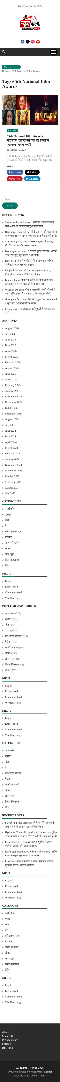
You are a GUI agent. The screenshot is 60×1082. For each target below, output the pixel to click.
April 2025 (11, 379)
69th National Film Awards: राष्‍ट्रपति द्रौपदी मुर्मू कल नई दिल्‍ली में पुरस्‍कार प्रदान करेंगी (28, 140)
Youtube (38, 42)
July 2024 (10, 425)
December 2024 (13, 396)
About (5, 1031)
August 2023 (12, 487)
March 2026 (11, 356)
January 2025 (12, 390)
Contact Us (8, 1035)
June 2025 (10, 373)
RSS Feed (7, 1047)
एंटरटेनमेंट (10, 508)
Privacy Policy (10, 1039)
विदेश (7, 565)
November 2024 (13, 402)
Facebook (22, 42)
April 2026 (11, 351)
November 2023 (13, 470)
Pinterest (15, 178)
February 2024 (13, 453)
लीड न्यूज (9, 554)
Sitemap (6, 1043)
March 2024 (11, 447)
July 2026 (10, 333)
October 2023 (12, 476)
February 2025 (13, 385)
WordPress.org (13, 598)
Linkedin (33, 178)
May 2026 (10, 345)
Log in (8, 580)
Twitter (28, 42)
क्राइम (8, 514)
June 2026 (10, 339)
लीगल (7, 548)
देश (6, 525)
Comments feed (13, 592)
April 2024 (11, 442)
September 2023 (13, 481)
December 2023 (13, 464)
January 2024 (12, 459)
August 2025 (12, 368)
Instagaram (33, 42)
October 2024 (12, 407)
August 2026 (12, 328)
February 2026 (13, 362)
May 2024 (10, 436)
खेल (7, 520)
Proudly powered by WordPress (25, 1071)
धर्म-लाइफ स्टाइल (13, 531)
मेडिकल (8, 537)
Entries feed (11, 586)
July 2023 (10, 493)
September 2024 (13, 413)
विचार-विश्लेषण (12, 559)
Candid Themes (38, 1075)
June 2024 (10, 430)
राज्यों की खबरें (11, 542)
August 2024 (12, 419)
